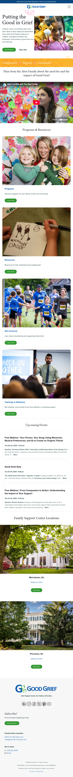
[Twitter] (39, 704)
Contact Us (32, 771)
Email (9, 753)
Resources (10, 260)
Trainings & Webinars (15, 402)
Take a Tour (23, 50)
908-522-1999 (12, 750)
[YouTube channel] (49, 704)
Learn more (10, 200)
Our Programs (9, 50)
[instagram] (29, 704)
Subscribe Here (12, 723)
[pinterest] (44, 704)
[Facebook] (34, 704)
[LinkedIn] (24, 704)
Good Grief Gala (13, 466)
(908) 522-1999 (36, 582)
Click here (35, 2)
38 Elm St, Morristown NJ (14, 737)
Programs (9, 188)
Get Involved (11, 331)
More (15, 454)
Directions (36, 590)
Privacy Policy (39, 771)
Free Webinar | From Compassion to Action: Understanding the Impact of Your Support (35, 492)
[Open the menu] (69, 7)
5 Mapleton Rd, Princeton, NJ (15, 739)
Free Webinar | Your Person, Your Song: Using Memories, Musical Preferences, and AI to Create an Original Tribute (34, 439)
